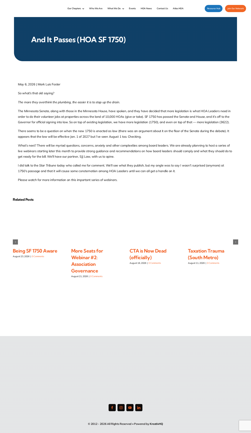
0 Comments (38, 256)
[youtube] (130, 407)
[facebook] (112, 407)
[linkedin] (138, 407)
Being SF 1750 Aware (35, 251)
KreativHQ (156, 424)
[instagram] (121, 407)
